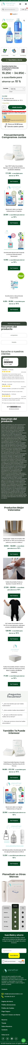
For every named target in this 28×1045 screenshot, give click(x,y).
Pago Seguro (6, 1011)
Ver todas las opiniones (14, 408)
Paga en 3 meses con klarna (11, 1015)
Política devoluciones (9, 1005)
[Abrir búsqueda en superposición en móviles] (10, 9)
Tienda (4, 1023)
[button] (26, 4)
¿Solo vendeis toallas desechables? (14, 710)
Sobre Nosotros (7, 1026)
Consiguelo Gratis (6, 119)
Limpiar (10, 91)
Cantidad (5, 88)
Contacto (4, 1030)
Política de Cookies (8, 1008)
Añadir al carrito (17, 107)
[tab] (14, 324)
